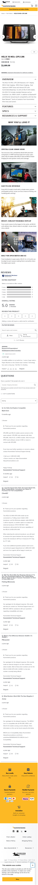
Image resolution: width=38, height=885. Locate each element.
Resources (28, 848)
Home (3, 13)
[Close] (33, 865)
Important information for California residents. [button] (17, 73)
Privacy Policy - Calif (25, 860)
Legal (5, 860)
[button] (3, 37)
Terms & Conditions (22, 862)
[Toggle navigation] (36, 6)
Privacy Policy (13, 860)
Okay (17, 879)
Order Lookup (27, 837)
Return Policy (10, 841)
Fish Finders (9, 13)
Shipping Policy (27, 841)
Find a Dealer (11, 837)
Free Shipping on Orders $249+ (19, 9)
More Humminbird (10, 848)
